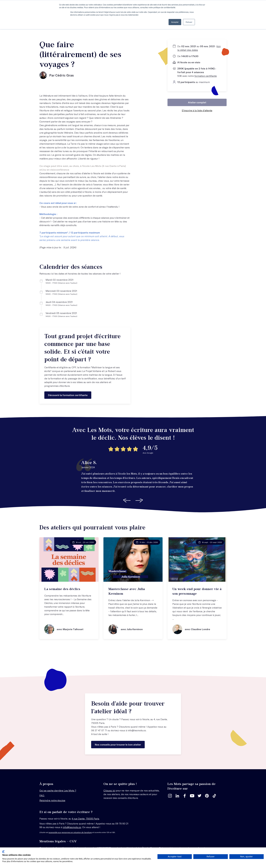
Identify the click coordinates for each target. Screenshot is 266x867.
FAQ (42, 795)
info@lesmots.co (137, 730)
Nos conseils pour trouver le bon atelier (118, 744)
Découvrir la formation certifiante (68, 395)
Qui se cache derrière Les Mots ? (57, 790)
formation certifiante (205, 75)
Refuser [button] (189, 22)
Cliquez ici (109, 790)
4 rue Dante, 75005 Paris (85, 818)
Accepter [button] (175, 22)
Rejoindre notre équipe (52, 800)
